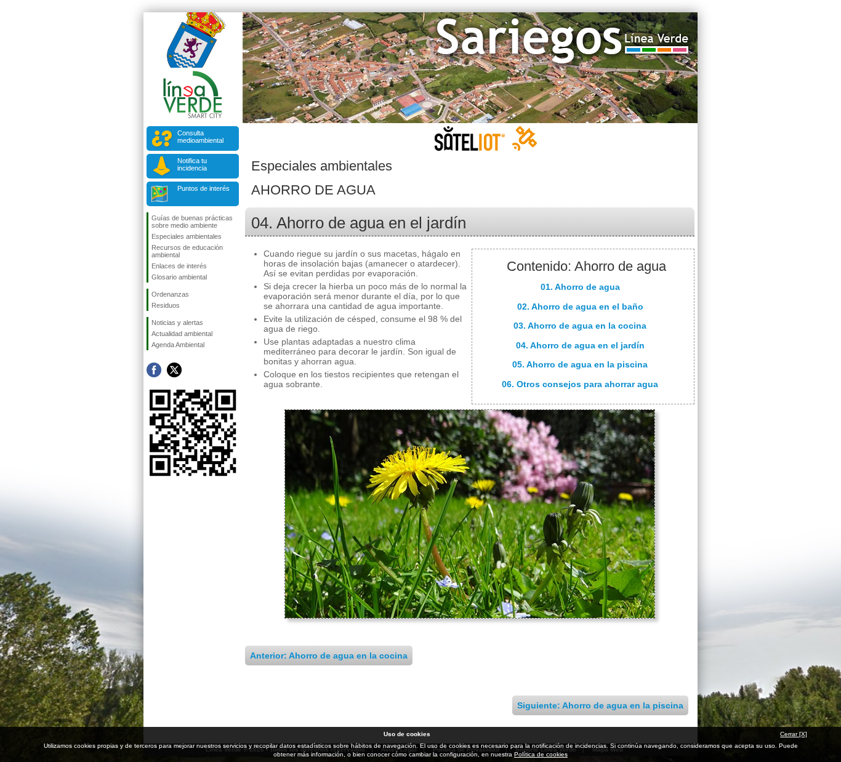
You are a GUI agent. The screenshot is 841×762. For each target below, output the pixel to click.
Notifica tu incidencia (192, 164)
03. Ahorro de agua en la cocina (579, 326)
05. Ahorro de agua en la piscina (580, 364)
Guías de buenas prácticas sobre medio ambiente (192, 221)
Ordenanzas (170, 294)
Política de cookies (541, 754)
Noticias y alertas (177, 322)
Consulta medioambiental (200, 136)
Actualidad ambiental (181, 333)
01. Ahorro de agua (580, 287)
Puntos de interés (203, 188)
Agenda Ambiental (177, 344)
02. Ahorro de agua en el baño (580, 306)
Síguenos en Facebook (154, 370)
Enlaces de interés (179, 266)
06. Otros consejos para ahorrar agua (580, 384)
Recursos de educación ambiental (187, 251)
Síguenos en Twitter (174, 370)
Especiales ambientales (186, 236)
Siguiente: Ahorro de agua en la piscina (600, 705)
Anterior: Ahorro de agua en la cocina (329, 655)
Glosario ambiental (179, 277)
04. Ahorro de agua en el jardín (580, 345)
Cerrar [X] (793, 734)
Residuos (165, 305)
